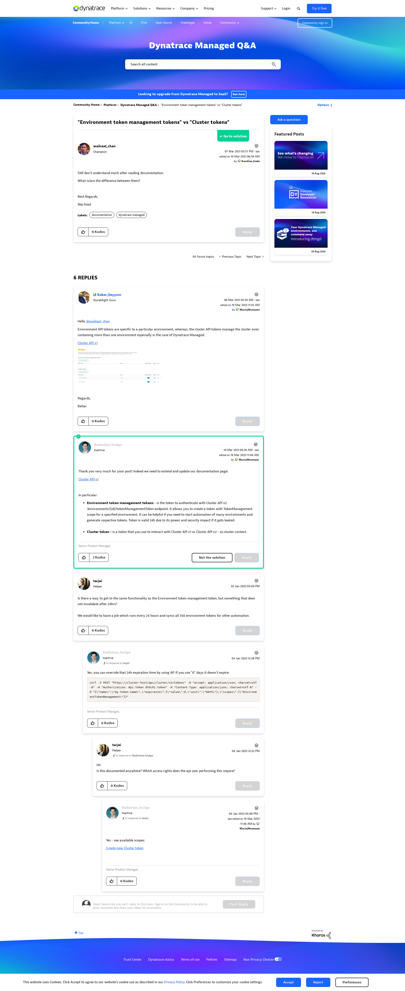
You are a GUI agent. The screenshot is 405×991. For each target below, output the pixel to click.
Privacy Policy (174, 982)
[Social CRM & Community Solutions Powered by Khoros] (321, 934)
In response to (118, 663)
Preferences (352, 982)
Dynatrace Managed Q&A (138, 105)
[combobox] (202, 64)
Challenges (188, 22)
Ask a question (289, 120)
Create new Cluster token (124, 848)
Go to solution (235, 136)
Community (228, 22)
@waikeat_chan (98, 321)
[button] (288, 982)
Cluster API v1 (88, 343)
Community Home (86, 22)
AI (131, 22)
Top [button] (80, 933)
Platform (115, 22)
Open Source (163, 22)
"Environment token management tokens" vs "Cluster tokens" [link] (201, 105)
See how (239, 94)
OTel (144, 22)
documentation (102, 215)
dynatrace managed (131, 215)
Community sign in (315, 23)
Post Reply (239, 904)
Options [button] (323, 105)
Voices (207, 22)
